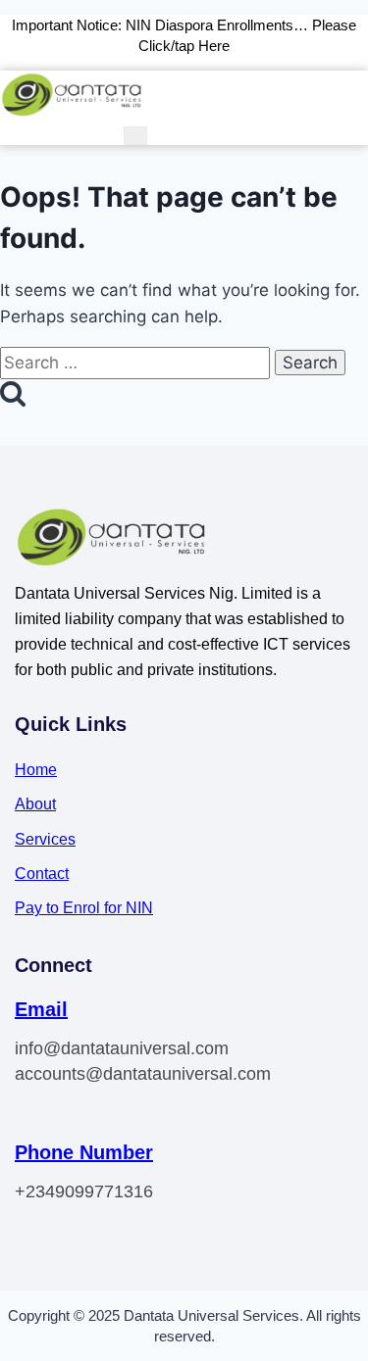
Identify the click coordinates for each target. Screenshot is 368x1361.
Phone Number (84, 1152)
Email (41, 1009)
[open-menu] (135, 135)
